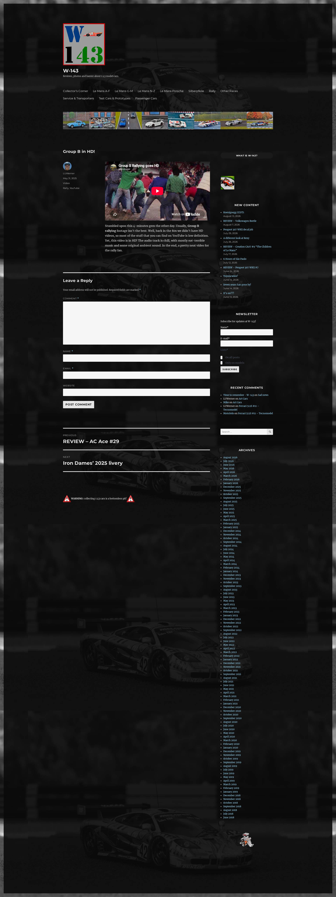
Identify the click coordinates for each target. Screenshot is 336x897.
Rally (212, 91)
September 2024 (232, 542)
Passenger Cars (146, 98)
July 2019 (228, 769)
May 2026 (228, 468)
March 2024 (230, 564)
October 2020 (230, 714)
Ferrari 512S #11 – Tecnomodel (255, 413)
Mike (226, 402)
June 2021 (228, 685)
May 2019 (228, 777)
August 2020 (230, 722)
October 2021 (230, 670)
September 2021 (232, 674)
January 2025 (230, 527)
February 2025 (231, 523)
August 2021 (230, 677)
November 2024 (232, 534)
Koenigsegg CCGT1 (233, 212)
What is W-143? (247, 155)
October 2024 (230, 538)
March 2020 (230, 740)
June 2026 (229, 464)
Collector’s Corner (75, 91)
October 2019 (230, 758)
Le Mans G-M (124, 91)
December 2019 (232, 751)
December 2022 (232, 619)
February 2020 (231, 744)
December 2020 (232, 707)
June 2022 (228, 641)
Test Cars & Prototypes (114, 98)
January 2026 (230, 483)
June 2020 (228, 729)
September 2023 (232, 586)
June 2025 (228, 508)
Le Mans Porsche (172, 91)
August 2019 (230, 766)
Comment (71, 298)
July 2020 (228, 725)
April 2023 (229, 604)
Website (69, 385)
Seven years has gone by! (237, 284)
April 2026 (229, 472)
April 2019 (229, 780)
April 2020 (229, 736)
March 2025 (230, 519)
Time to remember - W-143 (238, 395)
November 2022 (232, 622)
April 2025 (229, 516)
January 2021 (230, 703)
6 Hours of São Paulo (234, 258)
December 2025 (232, 486)
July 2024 (228, 549)
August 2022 (230, 633)
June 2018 (228, 817)
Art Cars (243, 398)
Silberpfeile (196, 91)
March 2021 (229, 696)
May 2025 (228, 512)
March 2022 (230, 652)
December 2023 (232, 575)
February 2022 (231, 655)
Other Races (229, 91)
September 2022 (232, 630)
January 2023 (230, 615)
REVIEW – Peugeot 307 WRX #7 (240, 267)
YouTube (74, 188)
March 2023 (230, 608)
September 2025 (232, 497)
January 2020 (230, 747)
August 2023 (230, 589)
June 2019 (228, 773)
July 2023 (228, 593)
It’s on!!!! (228, 293)
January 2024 (230, 571)
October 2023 (230, 582)
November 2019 (232, 755)
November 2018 (232, 799)
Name (68, 351)
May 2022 (228, 644)
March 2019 (230, 784)
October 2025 (230, 494)
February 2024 (231, 567)
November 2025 (232, 490)
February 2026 (231, 479)
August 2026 (230, 457)
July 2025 (228, 505)
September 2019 (232, 762)
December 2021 (231, 663)
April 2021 (228, 692)
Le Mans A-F (101, 91)
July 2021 (228, 681)
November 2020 (232, 710)
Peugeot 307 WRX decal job (238, 229)
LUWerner (69, 173)
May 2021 (228, 688)
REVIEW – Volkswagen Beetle (239, 221)
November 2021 (232, 666)
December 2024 (232, 530)
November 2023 (232, 578)
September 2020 (232, 718)
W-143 (71, 71)
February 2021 (231, 699)
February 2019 (231, 788)
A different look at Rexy (236, 238)
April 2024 (229, 560)
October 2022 (230, 626)
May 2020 (228, 733)
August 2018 (230, 810)
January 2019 (230, 791)
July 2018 (228, 813)
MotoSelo (228, 413)
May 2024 (228, 556)
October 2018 (230, 802)
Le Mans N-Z (146, 91)
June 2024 (228, 553)
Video (66, 183)
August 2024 (230, 545)
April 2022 (229, 648)
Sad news (263, 395)
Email (68, 368)
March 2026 (230, 475)
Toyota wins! (230, 276)
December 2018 (231, 795)
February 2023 (231, 611)
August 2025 (230, 501)
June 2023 (228, 597)
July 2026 (228, 461)
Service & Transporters (78, 98)
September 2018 (232, 806)
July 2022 (228, 637)
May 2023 (228, 600)
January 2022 (230, 659)
